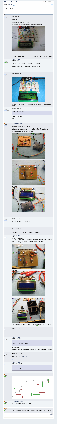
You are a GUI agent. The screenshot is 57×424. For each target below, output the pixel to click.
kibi (4, 72)
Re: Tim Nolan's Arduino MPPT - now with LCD (18, 59)
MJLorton (5, 59)
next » (52, 414)
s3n (4, 362)
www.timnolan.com (25, 356)
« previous (51, 414)
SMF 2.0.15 (26, 422)
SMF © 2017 (28, 422)
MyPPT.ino (14, 359)
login (9, 4)
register (11, 4)
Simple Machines (31, 422)
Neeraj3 (5, 408)
